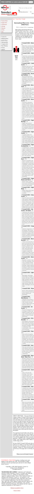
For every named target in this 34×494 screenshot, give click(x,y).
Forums (3, 47)
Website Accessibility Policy (17, 488)
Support (3, 49)
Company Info (4, 44)
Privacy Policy (17, 490)
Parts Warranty (4, 45)
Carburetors (4, 24)
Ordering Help (4, 42)
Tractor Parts (4, 20)
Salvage (3, 26)
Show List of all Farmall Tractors (25, 454)
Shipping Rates (4, 38)
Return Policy (4, 40)
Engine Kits (4, 22)
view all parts (30, 27)
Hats (2, 31)
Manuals (3, 28)
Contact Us (3, 36)
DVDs (2, 30)
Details (30, 2)
